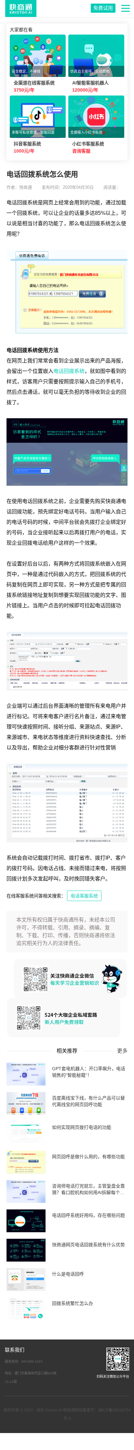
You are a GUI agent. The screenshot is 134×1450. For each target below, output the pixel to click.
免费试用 (103, 8)
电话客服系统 (84, 895)
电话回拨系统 (69, 371)
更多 (122, 1051)
